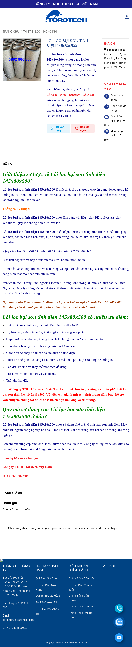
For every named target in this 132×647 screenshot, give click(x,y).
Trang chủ (11, 31)
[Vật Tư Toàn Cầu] (66, 16)
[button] (5, 16)
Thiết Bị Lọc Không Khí (40, 31)
